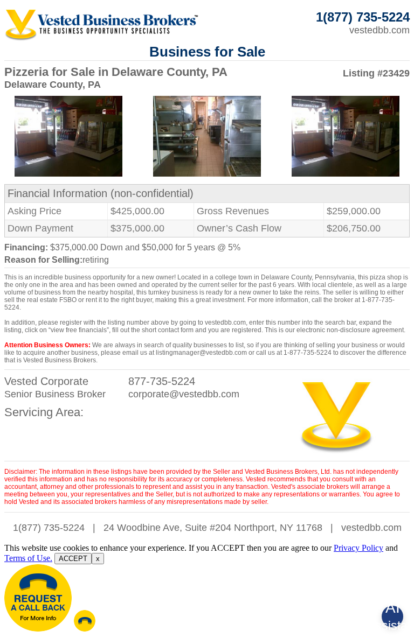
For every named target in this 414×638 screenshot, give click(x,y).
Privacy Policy (358, 547)
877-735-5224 (161, 381)
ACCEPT (73, 559)
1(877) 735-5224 (49, 527)
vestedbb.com (379, 30)
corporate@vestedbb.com (183, 394)
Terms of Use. (28, 558)
